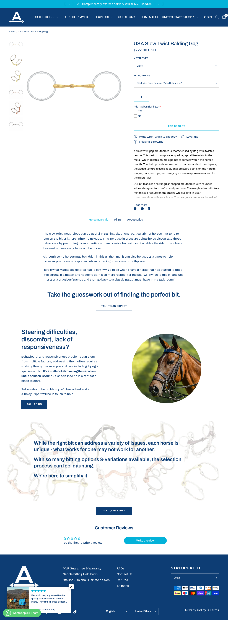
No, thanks (165, 611)
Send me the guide (165, 595)
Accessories (135, 219)
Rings (117, 219)
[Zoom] (115, 44)
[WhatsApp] (143, 208)
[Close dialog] (220, 525)
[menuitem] (45, 17)
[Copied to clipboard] (150, 208)
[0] (223, 17)
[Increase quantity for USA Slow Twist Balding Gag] (146, 97)
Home (12, 31)
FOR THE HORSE (43, 17)
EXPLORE (103, 17)
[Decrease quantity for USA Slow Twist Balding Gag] (136, 97)
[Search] (217, 17)
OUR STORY (126, 17)
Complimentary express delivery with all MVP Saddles (117, 4)
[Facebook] (136, 208)
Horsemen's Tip (98, 219)
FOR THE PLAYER (75, 17)
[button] (34, 404)
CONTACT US (150, 17)
